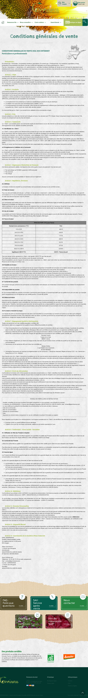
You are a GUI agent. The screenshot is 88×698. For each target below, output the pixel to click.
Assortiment (55, 22)
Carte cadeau (39, 22)
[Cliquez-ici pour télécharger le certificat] (69, 657)
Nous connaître (25, 22)
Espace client (50, 683)
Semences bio (11, 22)
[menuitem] (80, 3)
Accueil (36, 31)
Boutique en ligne (75, 22)
